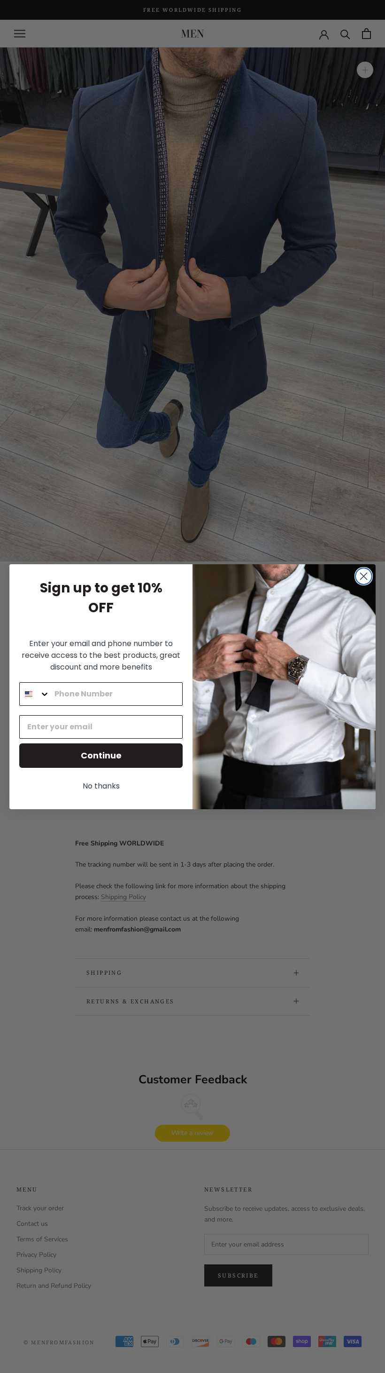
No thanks (101, 786)
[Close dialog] (363, 576)
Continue (101, 755)
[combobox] (35, 694)
